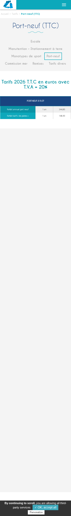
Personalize (36, 512)
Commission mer (16, 64)
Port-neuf (53, 56)
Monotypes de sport (26, 56)
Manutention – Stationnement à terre (35, 49)
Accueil (5, 13)
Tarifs (15, 13)
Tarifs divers (57, 64)
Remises (38, 64)
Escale (35, 41)
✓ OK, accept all (45, 507)
